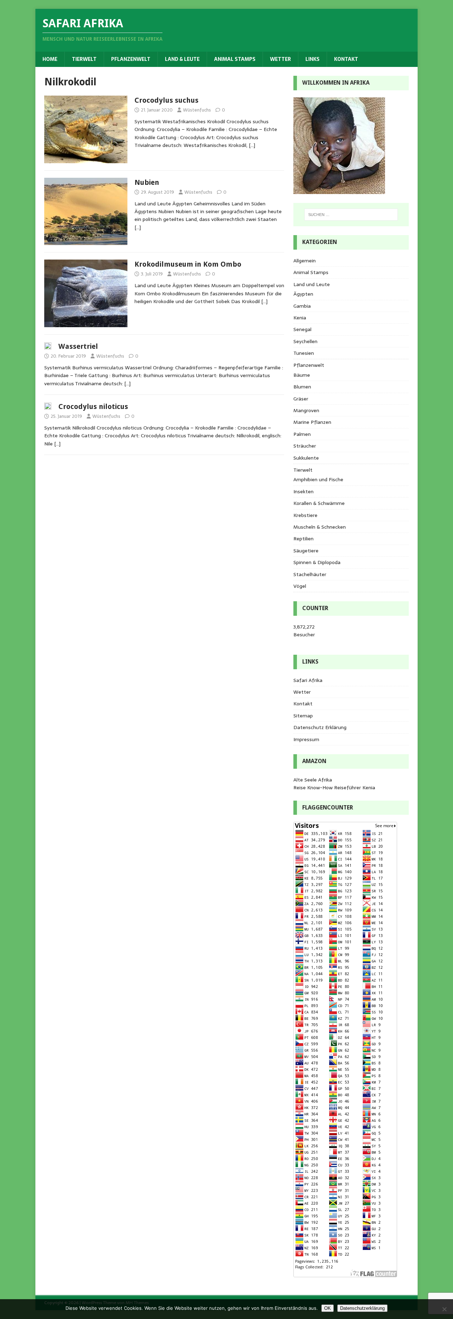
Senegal (302, 329)
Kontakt (346, 59)
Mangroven (306, 410)
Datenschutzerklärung (362, 1308)
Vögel (299, 586)
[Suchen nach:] (351, 215)
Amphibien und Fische (318, 479)
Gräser (300, 399)
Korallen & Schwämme (319, 503)
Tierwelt (84, 59)
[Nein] (444, 1309)
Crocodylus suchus (166, 100)
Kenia (299, 318)
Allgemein (304, 261)
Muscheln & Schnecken (319, 527)
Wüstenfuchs (197, 110)
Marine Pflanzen (312, 422)
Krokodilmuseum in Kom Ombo (187, 264)
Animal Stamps (235, 59)
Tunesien (303, 353)
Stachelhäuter (309, 574)
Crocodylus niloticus (93, 406)
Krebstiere (305, 515)
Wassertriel (78, 346)
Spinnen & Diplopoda (316, 562)
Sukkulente (306, 458)
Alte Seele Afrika (312, 780)
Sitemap (303, 716)
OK (327, 1308)
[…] (252, 145)
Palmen (302, 434)
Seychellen (305, 341)
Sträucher (304, 446)
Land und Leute (311, 284)
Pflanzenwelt (130, 59)
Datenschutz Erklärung (319, 727)
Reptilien (303, 538)
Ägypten (303, 294)
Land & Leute (182, 59)
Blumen (302, 387)
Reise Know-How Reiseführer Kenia (334, 787)
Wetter (280, 59)
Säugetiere (306, 551)
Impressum (306, 739)
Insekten (303, 491)
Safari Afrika (307, 680)
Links (312, 59)
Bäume (301, 375)
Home (49, 59)
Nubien (146, 182)
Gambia (302, 306)
